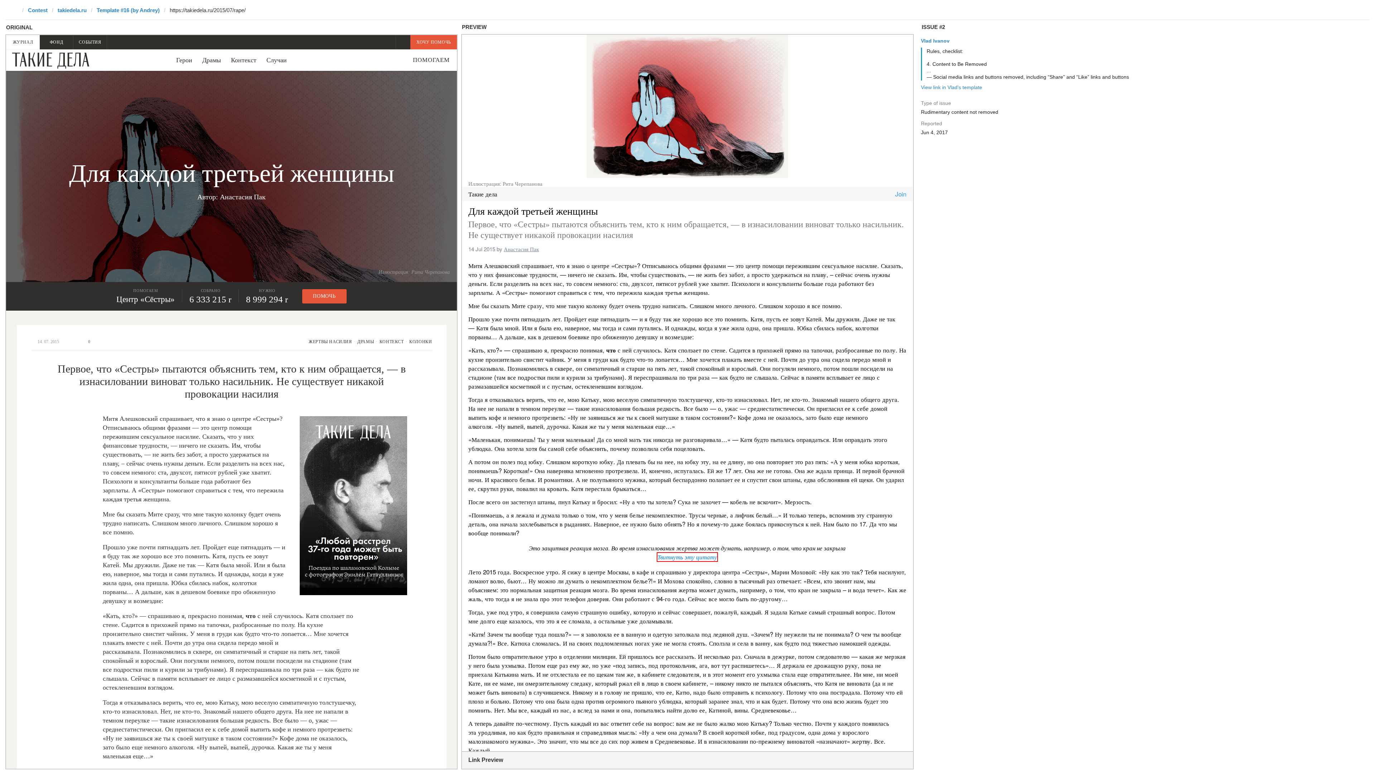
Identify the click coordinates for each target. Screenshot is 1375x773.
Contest (38, 10)
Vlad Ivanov (935, 41)
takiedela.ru (72, 10)
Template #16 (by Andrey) (128, 10)
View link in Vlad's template (951, 87)
